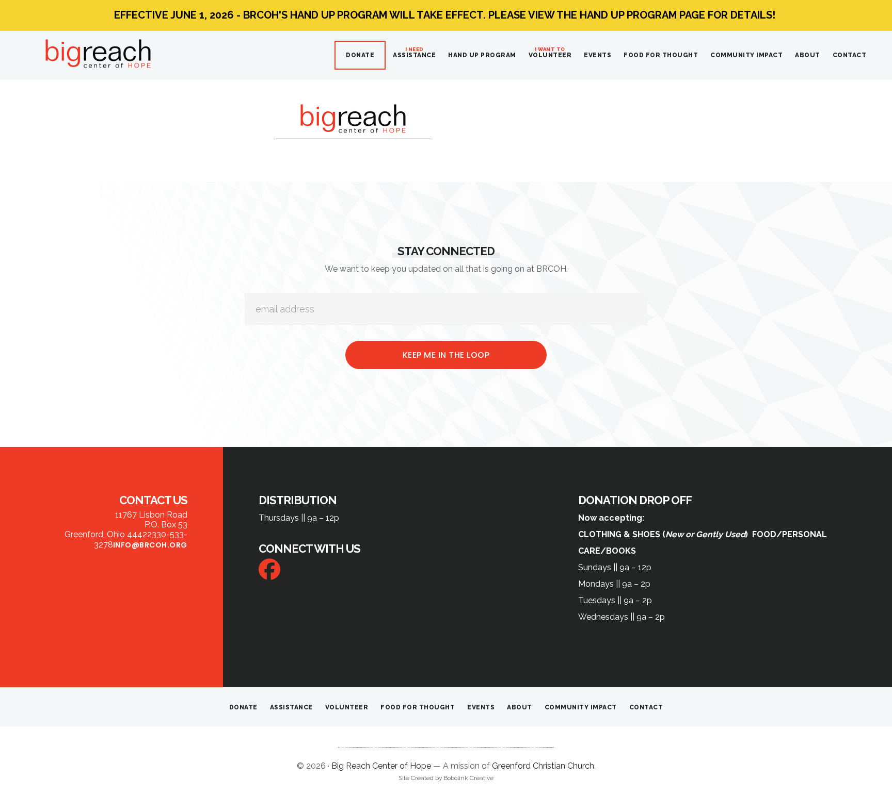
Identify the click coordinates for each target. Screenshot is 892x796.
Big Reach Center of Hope (98, 54)
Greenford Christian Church (543, 766)
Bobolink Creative (468, 778)
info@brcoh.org (150, 545)
